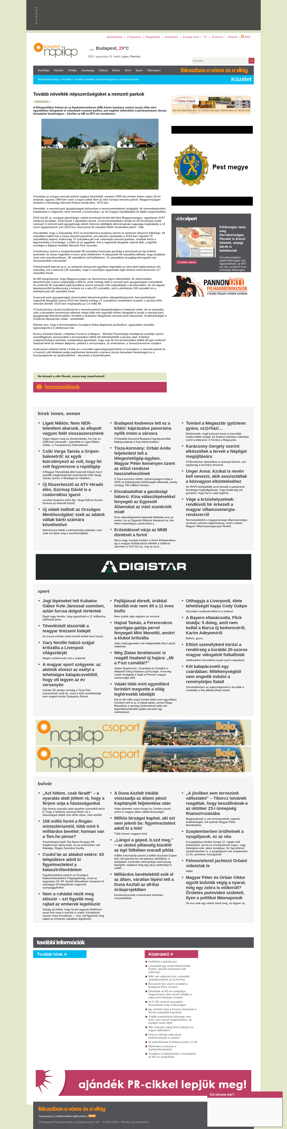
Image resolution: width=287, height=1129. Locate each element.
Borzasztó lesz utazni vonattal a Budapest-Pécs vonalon (167, 985)
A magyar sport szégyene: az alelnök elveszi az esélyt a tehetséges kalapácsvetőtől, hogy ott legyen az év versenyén (72, 674)
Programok (134, 36)
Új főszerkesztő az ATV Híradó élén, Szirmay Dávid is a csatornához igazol (73, 489)
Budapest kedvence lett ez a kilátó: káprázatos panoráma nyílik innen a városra (142, 428)
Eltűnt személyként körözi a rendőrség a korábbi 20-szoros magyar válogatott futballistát (216, 649)
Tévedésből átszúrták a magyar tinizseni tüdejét (67, 628)
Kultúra (103, 70)
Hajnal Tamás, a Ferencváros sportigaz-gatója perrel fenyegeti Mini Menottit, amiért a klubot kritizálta (144, 630)
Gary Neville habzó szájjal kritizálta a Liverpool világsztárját (68, 647)
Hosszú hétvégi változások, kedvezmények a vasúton (165, 1036)
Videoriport (153, 70)
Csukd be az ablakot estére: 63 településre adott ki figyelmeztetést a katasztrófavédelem (73, 862)
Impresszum (46, 1116)
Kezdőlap (43, 70)
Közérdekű (171, 36)
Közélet (58, 70)
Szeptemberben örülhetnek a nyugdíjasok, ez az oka (215, 834)
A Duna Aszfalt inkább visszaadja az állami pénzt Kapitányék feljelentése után (142, 798)
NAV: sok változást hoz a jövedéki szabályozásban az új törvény (169, 978)
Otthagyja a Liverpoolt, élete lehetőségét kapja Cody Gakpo (216, 603)
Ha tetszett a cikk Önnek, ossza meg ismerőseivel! (71, 376)
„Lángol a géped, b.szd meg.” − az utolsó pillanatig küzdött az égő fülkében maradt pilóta (143, 845)
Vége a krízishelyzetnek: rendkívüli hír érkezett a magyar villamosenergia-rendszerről (211, 507)
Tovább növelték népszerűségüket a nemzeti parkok (107, 79)
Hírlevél (232, 36)
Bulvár (116, 70)
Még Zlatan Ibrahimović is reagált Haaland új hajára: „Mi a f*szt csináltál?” (144, 657)
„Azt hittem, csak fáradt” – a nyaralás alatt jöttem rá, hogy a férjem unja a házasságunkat (73, 798)
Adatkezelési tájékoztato (71, 1116)
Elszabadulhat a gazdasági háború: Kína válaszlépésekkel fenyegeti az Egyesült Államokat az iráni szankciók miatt (144, 501)
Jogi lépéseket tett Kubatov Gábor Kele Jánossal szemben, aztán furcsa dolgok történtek (74, 605)
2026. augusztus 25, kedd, (114, 56)
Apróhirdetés (114, 36)
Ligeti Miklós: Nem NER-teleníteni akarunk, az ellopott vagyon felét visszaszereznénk (73, 428)
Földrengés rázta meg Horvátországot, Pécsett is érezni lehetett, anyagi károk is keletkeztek (232, 238)
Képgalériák (152, 36)
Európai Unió (191, 36)
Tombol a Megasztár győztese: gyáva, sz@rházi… (216, 426)
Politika (72, 70)
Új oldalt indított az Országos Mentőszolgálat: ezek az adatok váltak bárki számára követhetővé (74, 517)
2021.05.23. (42, 101)
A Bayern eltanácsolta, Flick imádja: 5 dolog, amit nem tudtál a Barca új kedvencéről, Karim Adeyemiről (216, 625)
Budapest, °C (112, 48)
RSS (247, 36)
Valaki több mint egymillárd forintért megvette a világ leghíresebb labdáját (141, 689)
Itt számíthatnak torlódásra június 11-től (172, 1041)
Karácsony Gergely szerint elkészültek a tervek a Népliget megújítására (216, 451)
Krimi (128, 70)
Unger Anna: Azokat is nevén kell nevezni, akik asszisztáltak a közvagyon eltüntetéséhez (216, 476)
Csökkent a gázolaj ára (162, 961)
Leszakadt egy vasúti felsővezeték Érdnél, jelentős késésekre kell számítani (169, 969)
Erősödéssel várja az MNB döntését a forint (140, 532)
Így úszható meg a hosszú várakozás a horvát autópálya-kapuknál (172, 1011)
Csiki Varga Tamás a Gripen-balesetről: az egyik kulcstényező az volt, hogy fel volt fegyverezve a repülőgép (72, 459)
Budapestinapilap (48, 79)
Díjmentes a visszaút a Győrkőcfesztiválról (162, 1048)
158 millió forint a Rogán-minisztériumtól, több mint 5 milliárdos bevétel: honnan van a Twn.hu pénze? (73, 829)
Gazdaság (87, 70)
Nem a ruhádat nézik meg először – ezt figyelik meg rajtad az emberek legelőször (72, 898)
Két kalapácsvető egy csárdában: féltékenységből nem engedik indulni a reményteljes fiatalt (213, 674)
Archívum (217, 36)
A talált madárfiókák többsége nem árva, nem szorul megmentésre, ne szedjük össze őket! (170, 1019)
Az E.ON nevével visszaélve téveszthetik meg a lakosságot (167, 1003)
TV (205, 36)
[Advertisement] (199, 49)
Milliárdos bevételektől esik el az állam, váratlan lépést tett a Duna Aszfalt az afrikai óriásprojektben (144, 882)
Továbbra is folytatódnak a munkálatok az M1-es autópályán (172, 1055)
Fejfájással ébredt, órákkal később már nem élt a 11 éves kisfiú (144, 605)
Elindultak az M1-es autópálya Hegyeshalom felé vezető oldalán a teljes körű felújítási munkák (170, 994)
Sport (139, 70)
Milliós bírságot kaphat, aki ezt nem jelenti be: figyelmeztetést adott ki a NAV (144, 823)
